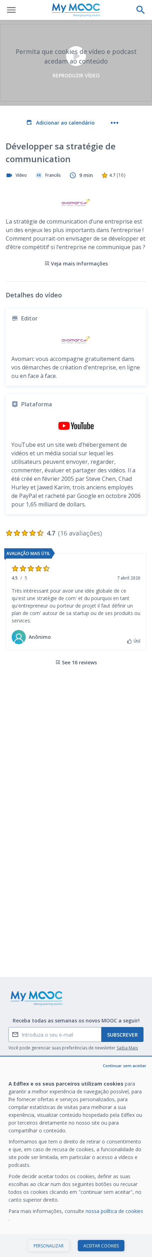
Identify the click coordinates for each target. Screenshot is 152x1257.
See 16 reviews (79, 662)
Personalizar (49, 1246)
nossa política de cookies (114, 1211)
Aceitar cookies (101, 1246)
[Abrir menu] (11, 10)
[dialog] (76, 1157)
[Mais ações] (114, 122)
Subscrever (122, 1034)
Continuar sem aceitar (124, 1065)
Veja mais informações (79, 263)
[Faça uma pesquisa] (140, 10)
